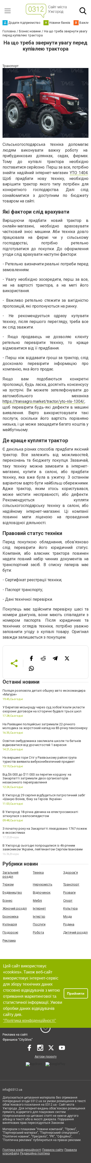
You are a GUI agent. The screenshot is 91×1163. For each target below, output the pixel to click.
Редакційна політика (35, 1153)
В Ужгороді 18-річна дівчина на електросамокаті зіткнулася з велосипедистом (40, 814)
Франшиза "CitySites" (18, 1039)
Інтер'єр (39, 916)
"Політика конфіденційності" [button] (29, 1020)
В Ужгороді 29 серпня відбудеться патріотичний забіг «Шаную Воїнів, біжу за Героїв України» (44, 797)
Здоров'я (70, 872)
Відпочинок (42, 892)
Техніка (38, 872)
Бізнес (7, 900)
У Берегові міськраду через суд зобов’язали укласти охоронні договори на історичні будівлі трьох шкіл (44, 709)
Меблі (37, 900)
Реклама (9, 940)
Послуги (39, 924)
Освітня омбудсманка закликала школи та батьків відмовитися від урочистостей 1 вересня (42, 743)
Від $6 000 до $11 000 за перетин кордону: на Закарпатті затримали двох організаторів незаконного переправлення (37, 778)
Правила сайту (52, 1150)
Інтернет (39, 908)
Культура (70, 908)
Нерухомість (42, 884)
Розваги (69, 892)
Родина (68, 924)
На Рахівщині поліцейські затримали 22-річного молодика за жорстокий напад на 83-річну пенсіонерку (45, 726)
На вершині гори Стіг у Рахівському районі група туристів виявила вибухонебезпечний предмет (40, 759)
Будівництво (12, 892)
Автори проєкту (46, 1056)
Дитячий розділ (75, 932)
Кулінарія (10, 924)
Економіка (10, 916)
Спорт (68, 900)
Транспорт (71, 884)
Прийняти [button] (75, 993)
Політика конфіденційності (22, 1150)
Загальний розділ (10, 874)
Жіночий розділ (15, 908)
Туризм (8, 884)
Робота (38, 932)
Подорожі (10, 932)
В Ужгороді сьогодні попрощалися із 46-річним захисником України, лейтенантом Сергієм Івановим (43, 847)
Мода (67, 916)
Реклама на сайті (15, 1034)
